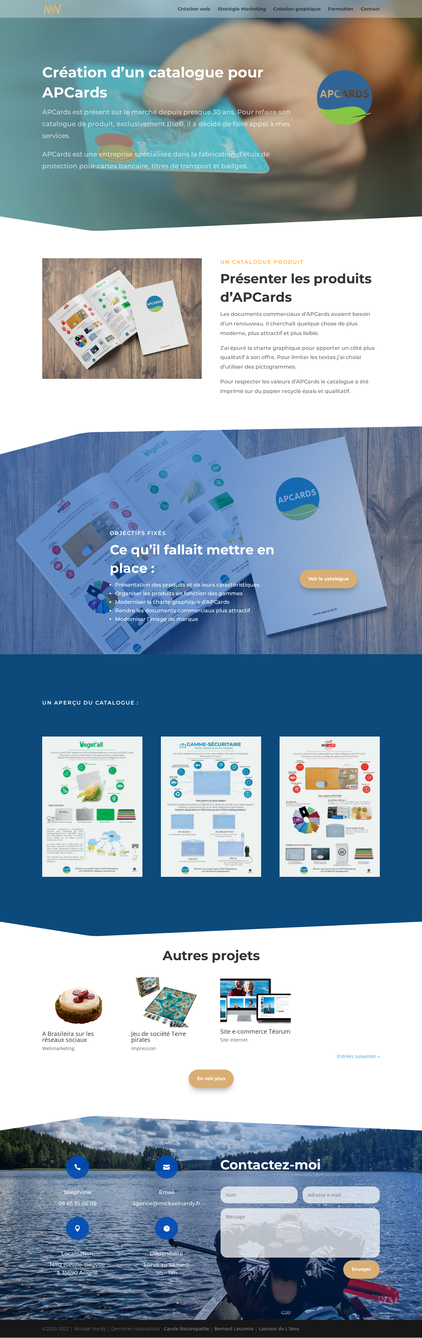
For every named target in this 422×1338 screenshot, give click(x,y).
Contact (370, 9)
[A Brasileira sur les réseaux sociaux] (77, 1002)
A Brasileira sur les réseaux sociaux (68, 1037)
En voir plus (211, 1078)
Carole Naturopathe (186, 1328)
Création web (194, 9)
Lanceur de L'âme (279, 1328)
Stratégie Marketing (242, 9)
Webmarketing (58, 1048)
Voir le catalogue (328, 579)
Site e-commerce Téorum (255, 1031)
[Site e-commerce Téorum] (255, 1001)
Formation (340, 9)
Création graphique (297, 9)
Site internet (234, 1040)
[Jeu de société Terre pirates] (166, 1002)
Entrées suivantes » (358, 1056)
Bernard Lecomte (234, 1328)
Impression (143, 1048)
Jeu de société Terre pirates (158, 1037)
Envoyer (361, 1269)
